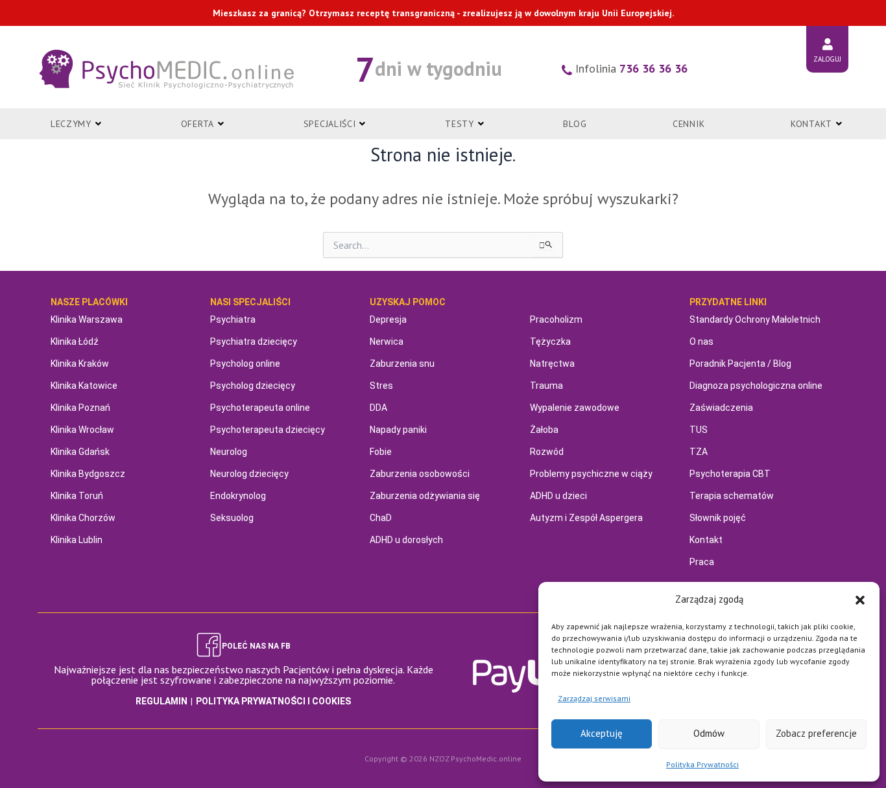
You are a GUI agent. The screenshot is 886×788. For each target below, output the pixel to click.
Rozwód (547, 451)
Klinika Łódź (75, 341)
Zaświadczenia (721, 407)
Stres (381, 385)
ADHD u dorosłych (406, 540)
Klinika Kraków (80, 363)
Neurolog (228, 451)
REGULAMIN (161, 701)
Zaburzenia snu (402, 363)
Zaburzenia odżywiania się (425, 496)
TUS (698, 429)
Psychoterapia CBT (730, 474)
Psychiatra (233, 319)
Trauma (546, 385)
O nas (701, 341)
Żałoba (544, 429)
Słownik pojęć (717, 518)
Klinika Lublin (76, 540)
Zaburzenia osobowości (420, 474)
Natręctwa (552, 363)
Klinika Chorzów (83, 518)
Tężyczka (550, 341)
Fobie (381, 451)
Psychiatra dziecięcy (253, 341)
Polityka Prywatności (702, 764)
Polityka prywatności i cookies (273, 701)
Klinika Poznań (80, 407)
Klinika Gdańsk (80, 451)
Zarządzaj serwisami (594, 698)
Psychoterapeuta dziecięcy (267, 429)
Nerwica (386, 341)
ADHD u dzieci (558, 496)
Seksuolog (232, 518)
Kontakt (706, 540)
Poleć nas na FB (256, 646)
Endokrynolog (238, 496)
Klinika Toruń (77, 496)
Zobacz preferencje (816, 733)
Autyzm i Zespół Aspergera (586, 518)
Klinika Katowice (84, 385)
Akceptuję (602, 733)
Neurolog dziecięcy (249, 474)
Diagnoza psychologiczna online (755, 385)
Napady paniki (398, 429)
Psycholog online (245, 363)
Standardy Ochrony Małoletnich (754, 319)
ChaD (381, 518)
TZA (698, 451)
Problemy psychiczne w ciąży (591, 474)
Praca (701, 562)
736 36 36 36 (653, 68)
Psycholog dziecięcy (252, 385)
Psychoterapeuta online (260, 407)
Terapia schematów (731, 496)
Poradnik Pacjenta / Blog (740, 363)
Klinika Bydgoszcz (88, 474)
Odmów (708, 733)
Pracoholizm (556, 319)
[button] (860, 600)
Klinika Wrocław (82, 429)
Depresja (388, 319)
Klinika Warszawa (87, 319)
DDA (378, 407)
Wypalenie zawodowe (574, 407)
